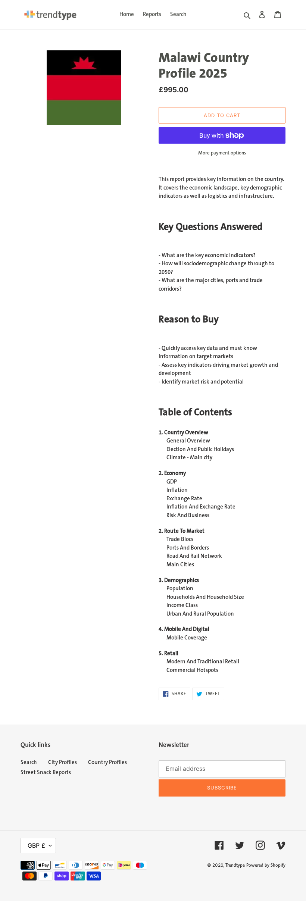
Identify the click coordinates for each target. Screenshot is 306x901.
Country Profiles (107, 762)
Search (29, 762)
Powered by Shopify (265, 865)
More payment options (222, 153)
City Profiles (62, 762)
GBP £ (36, 845)
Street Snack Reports (46, 772)
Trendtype (235, 865)
